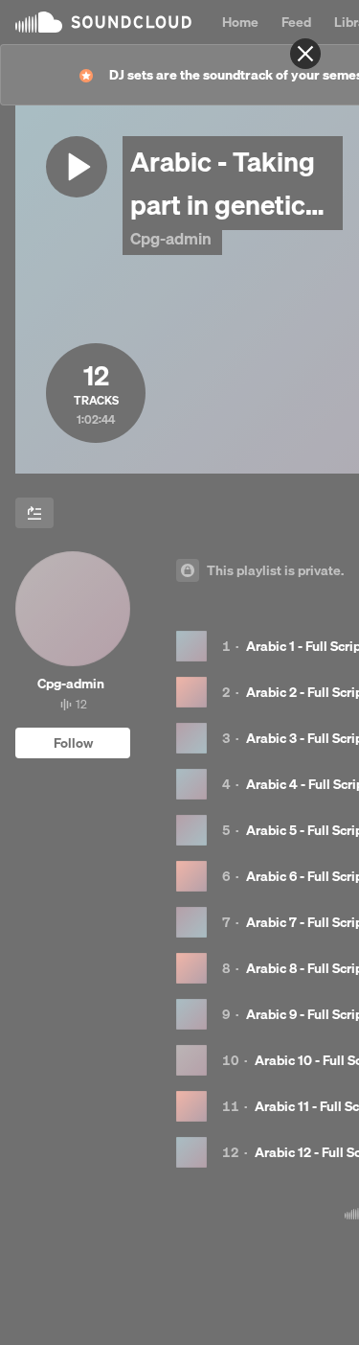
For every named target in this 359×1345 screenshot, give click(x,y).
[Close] (305, 53)
